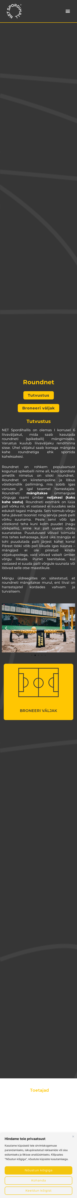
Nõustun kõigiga (39, 1170)
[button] (67, 11)
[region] (38, 1165)
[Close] (73, 1136)
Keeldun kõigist (38, 1190)
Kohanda (38, 1180)
